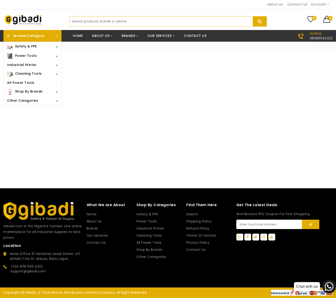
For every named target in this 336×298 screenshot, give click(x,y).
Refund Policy (197, 228)
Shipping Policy (199, 221)
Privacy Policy (197, 242)
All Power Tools (149, 242)
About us (275, 4)
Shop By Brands (149, 249)
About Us (94, 221)
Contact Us (195, 249)
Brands (92, 228)
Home (78, 35)
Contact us (297, 4)
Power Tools (146, 221)
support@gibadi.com (28, 271)
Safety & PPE (147, 214)
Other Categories (151, 256)
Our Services (97, 235)
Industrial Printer (150, 228)
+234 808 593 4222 (27, 266)
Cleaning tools (149, 235)
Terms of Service (201, 235)
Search (192, 214)
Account (319, 4)
